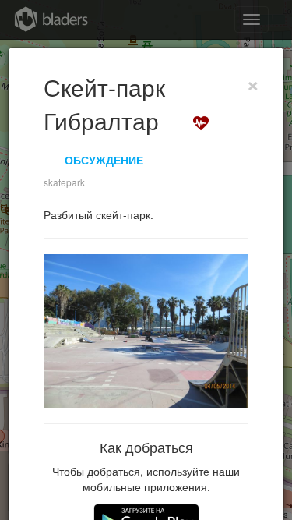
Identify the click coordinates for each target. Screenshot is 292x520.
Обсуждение (104, 160)
